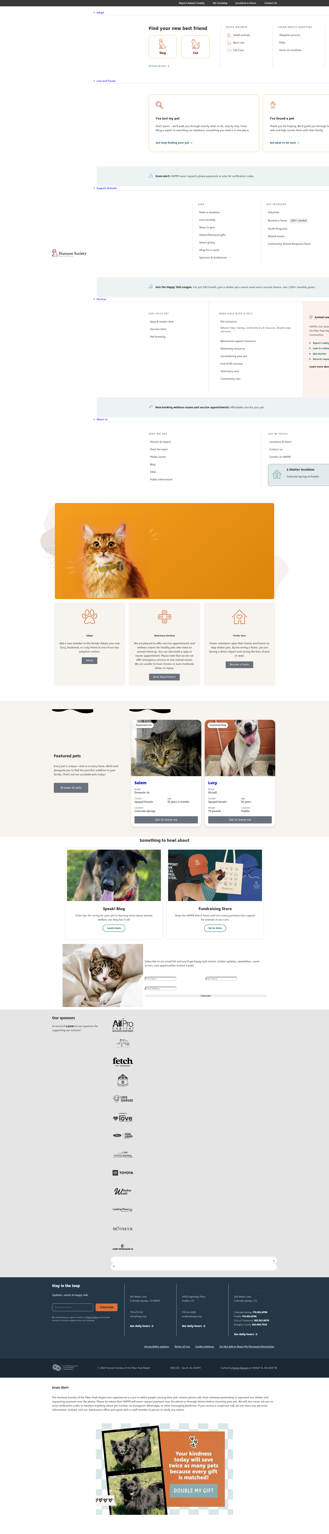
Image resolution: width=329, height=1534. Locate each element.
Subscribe (106, 1307)
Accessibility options (156, 1347)
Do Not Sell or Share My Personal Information (247, 1347)
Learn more (114, 928)
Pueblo (245, 1316)
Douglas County (250, 1324)
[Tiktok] (101, 1347)
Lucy (212, 783)
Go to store (215, 928)
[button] (174, 13)
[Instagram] (67, 1347)
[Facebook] (56, 1347)
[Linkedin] (79, 1347)
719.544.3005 (189, 1312)
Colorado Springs (250, 1312)
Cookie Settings (204, 1347)
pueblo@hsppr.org (192, 1316)
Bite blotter (319, 354)
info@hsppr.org (138, 1316)
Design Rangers (240, 1368)
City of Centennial (251, 1320)
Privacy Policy (92, 1317)
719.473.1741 (136, 1312)
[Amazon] (90, 1347)
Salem (141, 783)
